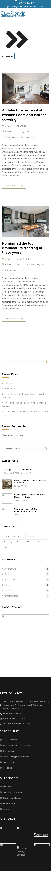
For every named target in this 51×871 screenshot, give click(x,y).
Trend (6, 547)
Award (43, 265)
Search (46, 362)
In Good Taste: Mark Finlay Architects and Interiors (30, 481)
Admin (8, 126)
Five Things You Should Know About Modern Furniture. (29, 495)
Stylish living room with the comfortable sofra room (25, 510)
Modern (15, 137)
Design (31, 536)
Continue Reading (12, 186)
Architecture (10, 131)
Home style (9, 542)
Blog (6, 574)
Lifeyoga (8, 383)
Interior (8, 137)
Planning (42, 542)
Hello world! (10, 388)
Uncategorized (23, 131)
